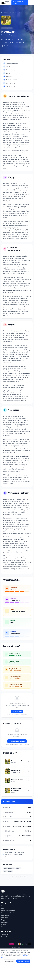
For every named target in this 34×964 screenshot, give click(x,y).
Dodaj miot (18, 711)
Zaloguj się (6, 2)
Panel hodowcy (5, 936)
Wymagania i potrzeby (11, 79)
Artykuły (3, 924)
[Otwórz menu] (31, 2)
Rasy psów (4, 920)
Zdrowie (7, 73)
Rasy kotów (4, 922)
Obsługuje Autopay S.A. (17, 947)
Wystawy (3, 927)
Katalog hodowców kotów (8, 913)
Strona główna (5, 12)
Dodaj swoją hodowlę (18, 741)
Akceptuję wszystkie (23, 961)
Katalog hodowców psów (8, 910)
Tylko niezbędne (9, 961)
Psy (2, 906)
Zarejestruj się (5, 934)
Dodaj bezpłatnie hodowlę (18, 2)
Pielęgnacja (8, 76)
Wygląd (7, 66)
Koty (2, 908)
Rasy (13, 12)
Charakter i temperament (11, 69)
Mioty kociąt (4, 917)
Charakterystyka (9, 83)
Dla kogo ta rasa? (9, 86)
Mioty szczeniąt (5, 915)
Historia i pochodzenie (11, 63)
